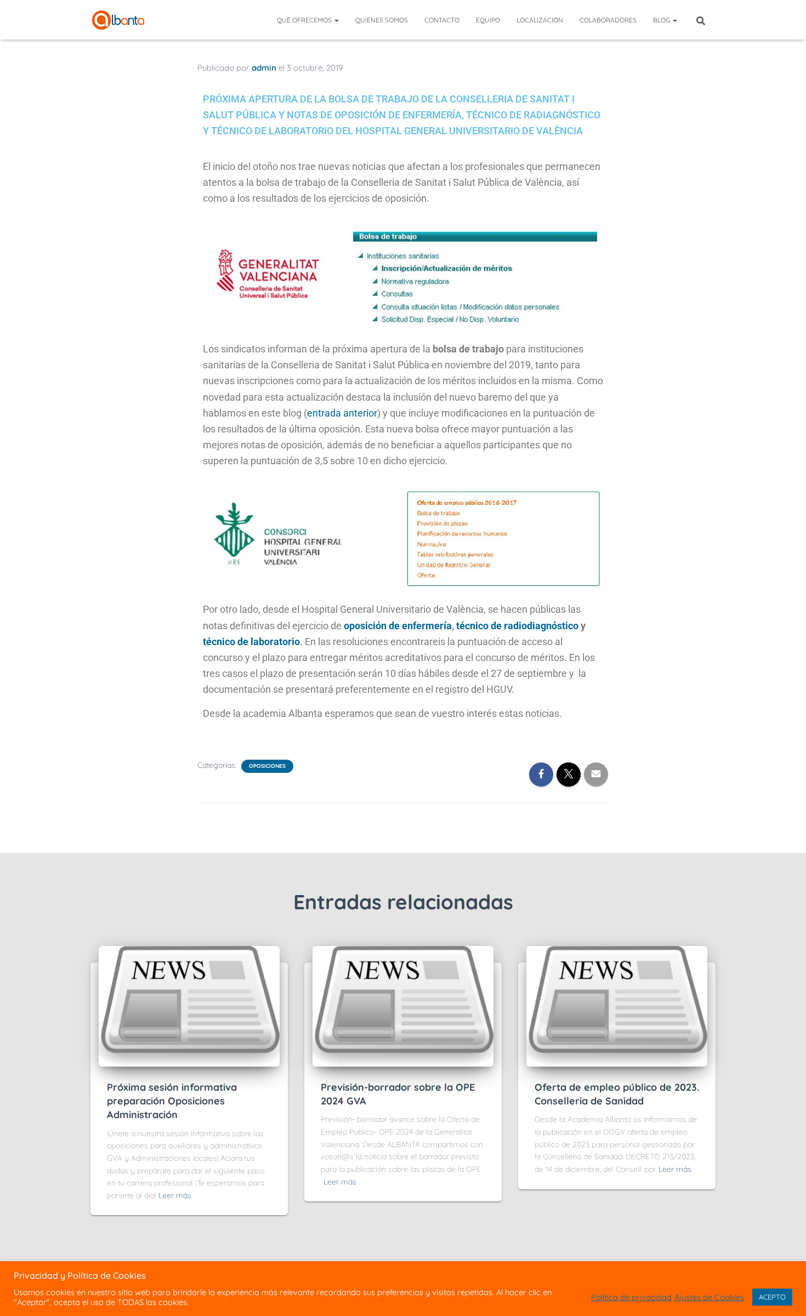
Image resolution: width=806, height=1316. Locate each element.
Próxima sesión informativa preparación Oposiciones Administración (172, 1101)
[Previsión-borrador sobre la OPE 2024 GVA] (403, 1006)
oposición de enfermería (398, 625)
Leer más (174, 1195)
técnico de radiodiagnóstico (517, 625)
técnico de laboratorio (251, 641)
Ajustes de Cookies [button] (709, 1297)
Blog (662, 20)
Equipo (488, 20)
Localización (539, 20)
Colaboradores (608, 20)
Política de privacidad (631, 1297)
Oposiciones (267, 766)
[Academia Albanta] (118, 20)
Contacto (441, 20)
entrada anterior (342, 413)
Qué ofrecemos (305, 20)
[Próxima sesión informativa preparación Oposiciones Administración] (189, 1006)
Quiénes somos (381, 20)
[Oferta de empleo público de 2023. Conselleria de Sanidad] (616, 1006)
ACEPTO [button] (772, 1296)
